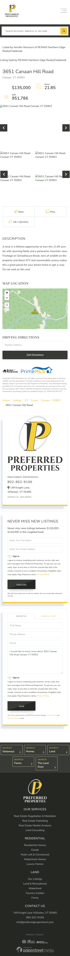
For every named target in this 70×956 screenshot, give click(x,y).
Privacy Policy (43, 574)
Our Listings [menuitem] (35, 879)
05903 (56, 400)
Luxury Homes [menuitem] (35, 864)
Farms (18, 763)
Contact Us (13, 497)
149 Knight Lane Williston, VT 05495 (35, 913)
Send (21, 706)
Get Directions (35, 355)
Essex (34, 400)
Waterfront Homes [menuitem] (35, 859)
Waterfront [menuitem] (35, 888)
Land (52, 751)
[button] (63, 30)
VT (26, 400)
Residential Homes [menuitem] (35, 845)
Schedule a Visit (48, 616)
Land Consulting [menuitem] (35, 830)
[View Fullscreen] (6, 304)
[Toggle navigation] (64, 11)
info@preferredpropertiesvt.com (35, 922)
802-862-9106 (19, 482)
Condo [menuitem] (35, 850)
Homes (30, 751)
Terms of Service (13, 718)
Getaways (8, 751)
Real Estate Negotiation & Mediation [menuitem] (35, 816)
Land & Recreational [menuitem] (35, 883)
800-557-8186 (35, 917)
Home (5, 400)
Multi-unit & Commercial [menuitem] (35, 854)
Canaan (45, 400)
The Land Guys (43, 764)
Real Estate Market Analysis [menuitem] (35, 825)
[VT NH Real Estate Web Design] (35, 949)
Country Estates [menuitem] (35, 893)
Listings (17, 400)
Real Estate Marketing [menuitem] (35, 821)
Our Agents (25, 497)
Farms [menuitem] (35, 898)
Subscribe (21, 584)
